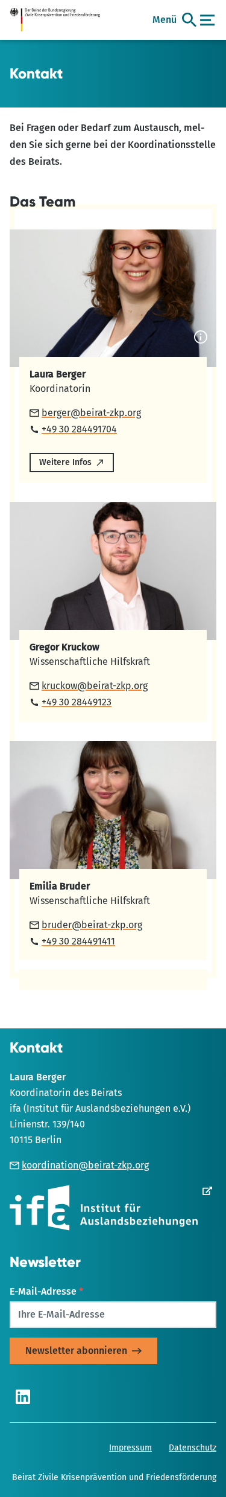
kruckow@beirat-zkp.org (95, 685)
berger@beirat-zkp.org (91, 412)
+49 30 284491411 (78, 941)
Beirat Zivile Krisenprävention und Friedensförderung (114, 1477)
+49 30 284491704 (79, 429)
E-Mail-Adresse (46, 1291)
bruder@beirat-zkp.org (92, 925)
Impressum (130, 1448)
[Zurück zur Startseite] (59, 20)
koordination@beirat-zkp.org (85, 1165)
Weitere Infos (65, 462)
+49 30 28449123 (76, 702)
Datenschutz (192, 1448)
